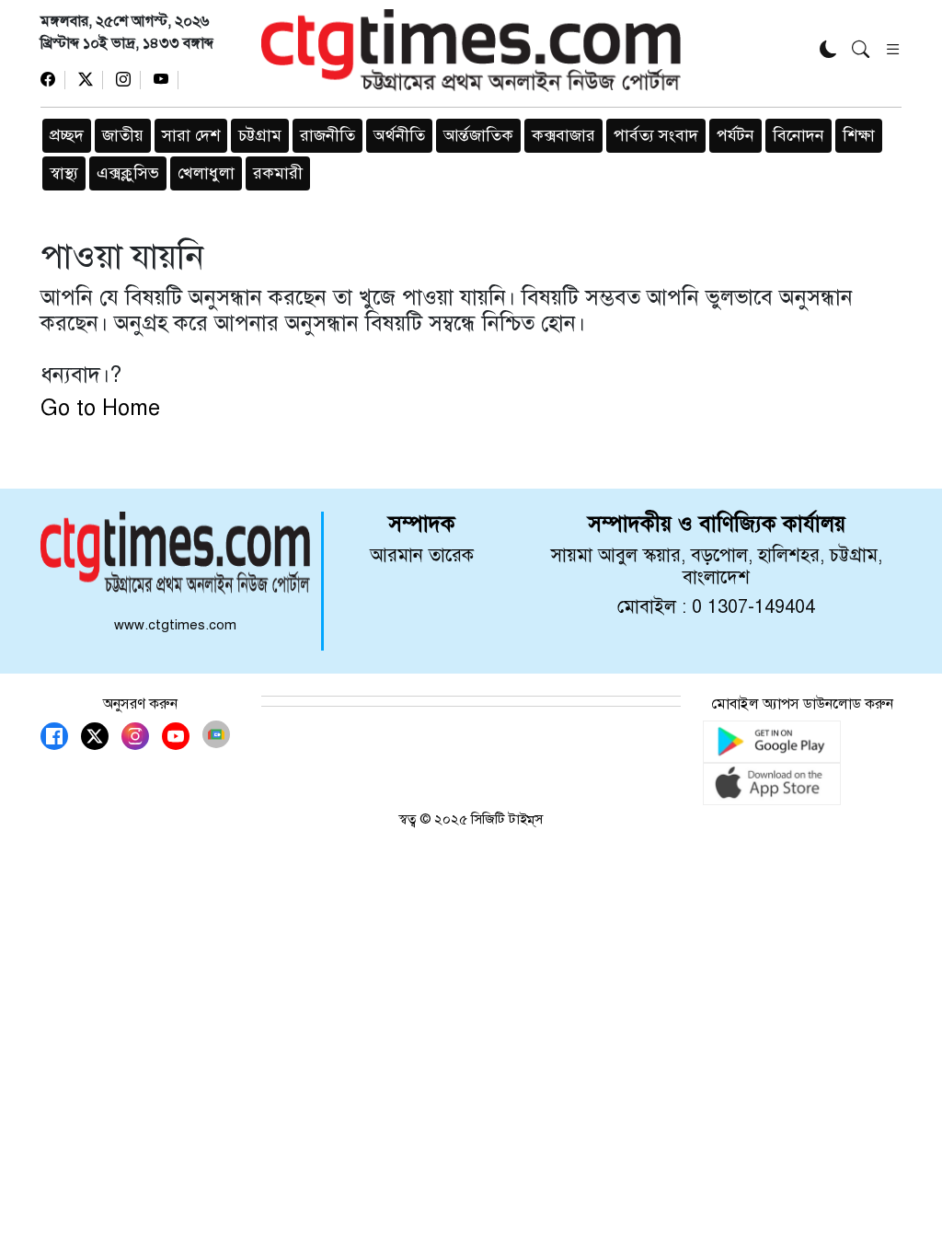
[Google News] (216, 734)
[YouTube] (166, 80)
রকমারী (278, 173)
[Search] (860, 51)
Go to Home (100, 408)
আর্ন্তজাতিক (478, 135)
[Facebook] (52, 80)
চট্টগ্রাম (259, 135)
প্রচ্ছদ (67, 135)
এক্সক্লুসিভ (128, 173)
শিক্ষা (859, 135)
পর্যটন (735, 135)
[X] (90, 80)
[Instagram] (128, 80)
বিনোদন (798, 135)
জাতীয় (123, 135)
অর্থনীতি (399, 135)
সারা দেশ (191, 135)
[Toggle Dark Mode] (828, 51)
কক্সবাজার (563, 135)
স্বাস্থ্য (64, 173)
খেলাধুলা (206, 173)
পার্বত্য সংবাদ (656, 135)
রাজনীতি (327, 135)
